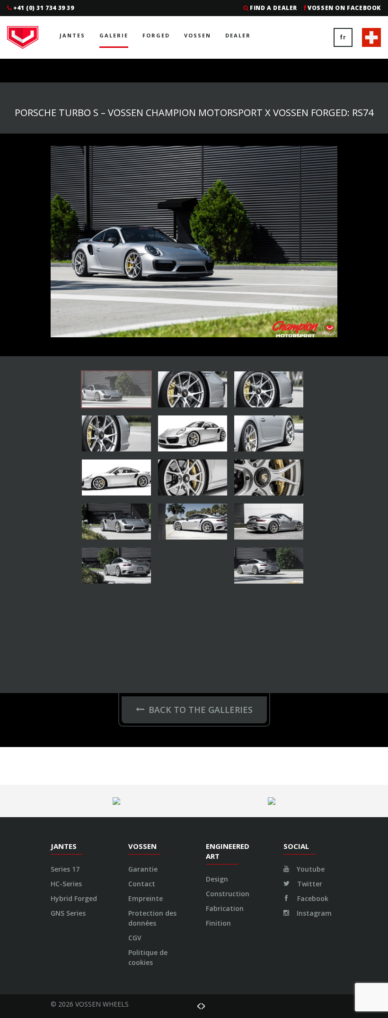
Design (217, 878)
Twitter (308, 883)
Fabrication (225, 908)
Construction (227, 893)
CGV (134, 937)
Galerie (113, 35)
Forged (156, 35)
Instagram (313, 913)
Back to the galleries (201, 709)
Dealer (238, 35)
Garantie (143, 869)
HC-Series (66, 883)
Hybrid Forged (74, 898)
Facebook (311, 898)
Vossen (197, 35)
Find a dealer (273, 8)
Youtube (310, 869)
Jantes (72, 35)
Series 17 (65, 869)
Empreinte (145, 898)
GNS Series (68, 913)
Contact (141, 883)
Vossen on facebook (344, 8)
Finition (218, 923)
